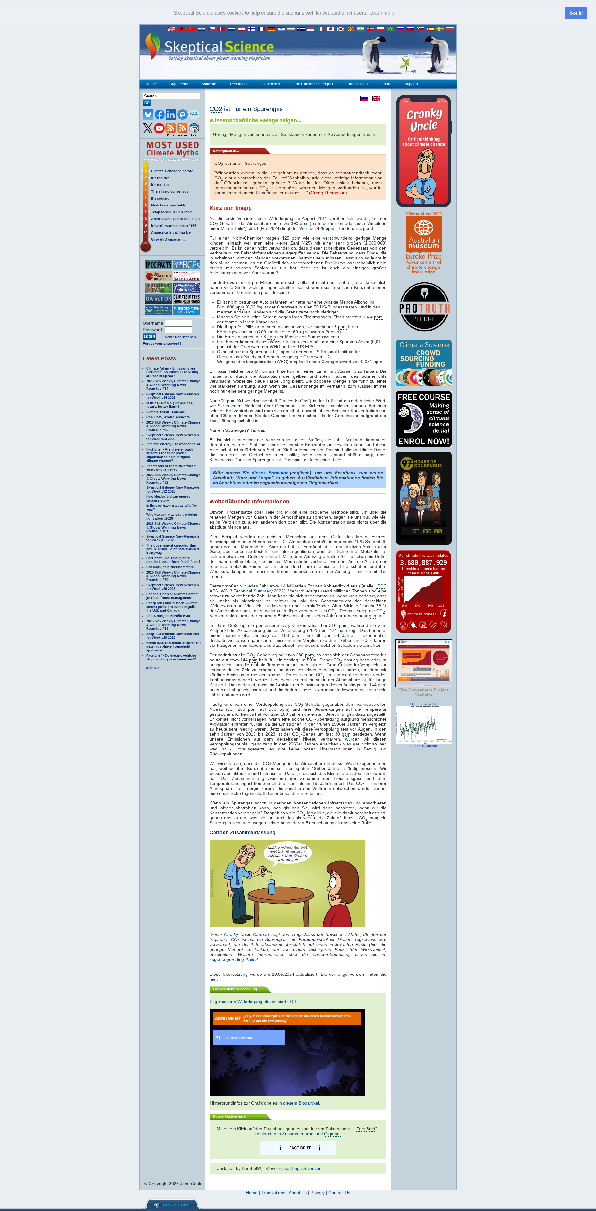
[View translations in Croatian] (203, 29)
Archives (153, 667)
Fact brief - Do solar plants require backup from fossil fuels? (173, 560)
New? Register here (181, 337)
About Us (298, 1192)
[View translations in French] (263, 29)
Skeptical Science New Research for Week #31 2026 (172, 538)
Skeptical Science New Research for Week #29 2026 (172, 635)
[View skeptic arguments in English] (173, 29)
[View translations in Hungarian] (292, 29)
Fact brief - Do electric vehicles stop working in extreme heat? (171, 657)
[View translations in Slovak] (412, 29)
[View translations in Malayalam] (362, 29)
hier (213, 979)
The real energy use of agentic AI (173, 444)
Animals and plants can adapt (175, 219)
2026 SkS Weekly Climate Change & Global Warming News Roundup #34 (173, 384)
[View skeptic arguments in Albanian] (183, 29)
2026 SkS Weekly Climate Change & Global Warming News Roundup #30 (173, 576)
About (386, 84)
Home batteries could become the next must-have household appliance (173, 646)
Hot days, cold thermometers (170, 567)
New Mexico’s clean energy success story (168, 498)
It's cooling (160, 198)
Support (411, 84)
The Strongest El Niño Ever (168, 616)
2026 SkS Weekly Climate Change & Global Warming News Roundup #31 (173, 527)
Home (151, 84)
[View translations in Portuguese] (392, 29)
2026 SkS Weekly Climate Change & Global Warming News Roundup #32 (173, 478)
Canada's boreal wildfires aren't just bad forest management (172, 596)
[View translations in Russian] (402, 29)
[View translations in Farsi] (243, 29)
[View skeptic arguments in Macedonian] (352, 29)
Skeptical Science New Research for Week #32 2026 (172, 489)
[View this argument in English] (374, 98)
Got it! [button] (576, 13)
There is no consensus (169, 191)
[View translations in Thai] (450, 29)
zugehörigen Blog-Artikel (234, 959)
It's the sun (160, 178)
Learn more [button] (382, 13)
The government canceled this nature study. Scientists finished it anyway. (172, 549)
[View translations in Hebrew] (282, 29)
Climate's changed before (172, 171)
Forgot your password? (162, 343)
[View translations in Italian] (322, 29)
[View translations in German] (273, 29)
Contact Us (339, 1192)
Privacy (317, 1192)
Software (208, 84)
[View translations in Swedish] (441, 29)
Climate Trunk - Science (165, 412)
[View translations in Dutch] (233, 29)
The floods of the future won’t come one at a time (171, 467)
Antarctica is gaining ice (171, 232)
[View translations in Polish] (382, 29)
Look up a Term (175, 1205)
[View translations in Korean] (342, 29)
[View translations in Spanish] (431, 29)
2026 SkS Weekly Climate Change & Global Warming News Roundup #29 (173, 624)
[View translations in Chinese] (193, 29)
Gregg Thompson (328, 192)
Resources (239, 84)
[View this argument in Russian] (362, 98)
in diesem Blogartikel (298, 1103)
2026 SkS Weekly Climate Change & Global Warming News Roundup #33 (173, 426)
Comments (271, 84)
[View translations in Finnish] (253, 29)
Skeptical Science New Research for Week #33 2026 (172, 437)
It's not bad (160, 185)
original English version (299, 1168)
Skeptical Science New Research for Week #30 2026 (172, 587)
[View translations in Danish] (223, 29)
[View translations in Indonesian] (312, 29)
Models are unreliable (168, 205)
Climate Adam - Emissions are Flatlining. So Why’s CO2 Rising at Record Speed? (172, 372)
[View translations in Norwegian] (372, 29)
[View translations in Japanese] (332, 29)
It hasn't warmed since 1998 (173, 225)
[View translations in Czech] (213, 29)
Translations (357, 84)
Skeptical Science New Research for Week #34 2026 (172, 395)
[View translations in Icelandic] (302, 29)
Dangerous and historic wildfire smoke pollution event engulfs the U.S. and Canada (172, 606)
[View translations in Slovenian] (422, 29)
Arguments (178, 84)
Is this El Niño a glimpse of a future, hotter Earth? (169, 404)
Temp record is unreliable (171, 212)
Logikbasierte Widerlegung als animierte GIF (253, 1001)
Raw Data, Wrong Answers (168, 417)
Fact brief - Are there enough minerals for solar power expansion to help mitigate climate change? (169, 455)
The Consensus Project (313, 84)
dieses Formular (269, 472)
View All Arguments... (168, 239)
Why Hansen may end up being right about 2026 (171, 516)
